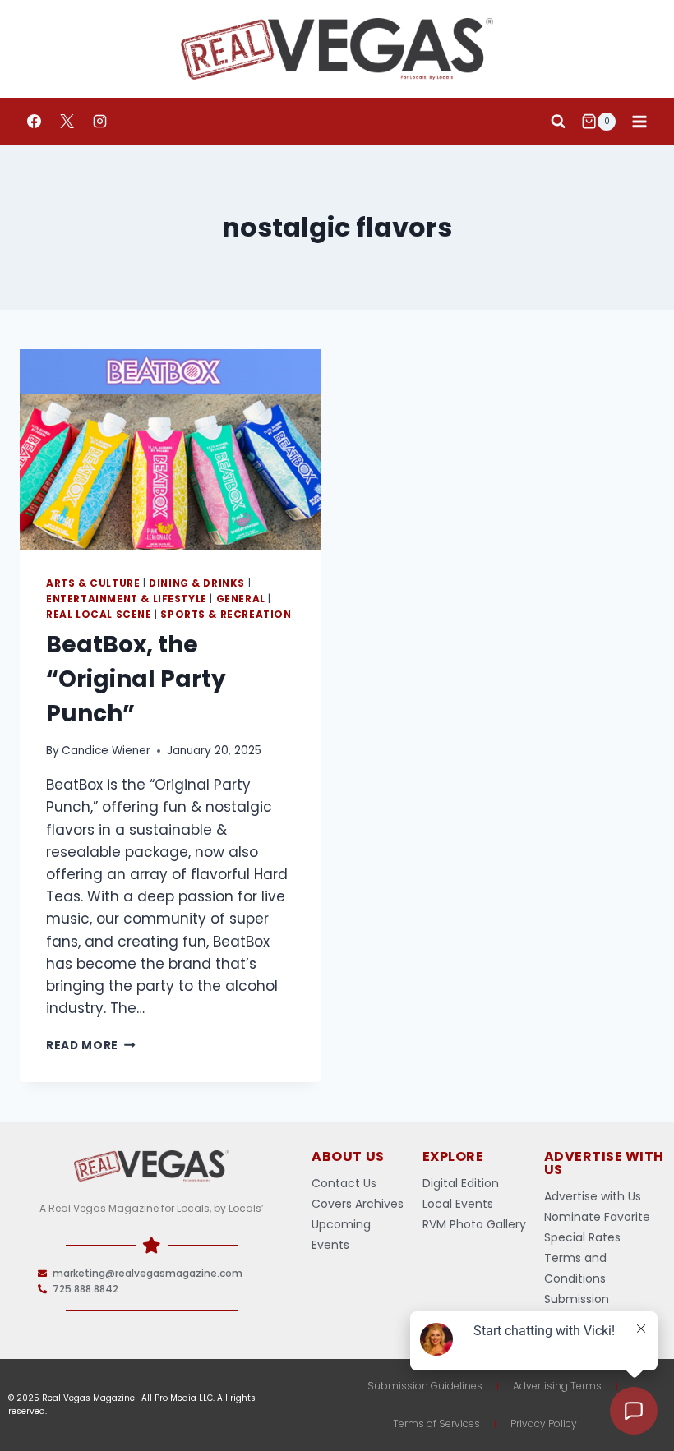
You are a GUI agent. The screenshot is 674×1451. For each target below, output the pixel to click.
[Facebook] (34, 122)
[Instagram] (99, 122)
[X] (67, 122)
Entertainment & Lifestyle (126, 599)
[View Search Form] (558, 121)
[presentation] (170, 449)
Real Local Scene (99, 614)
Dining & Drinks (197, 583)
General (240, 599)
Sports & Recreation (225, 614)
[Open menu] (639, 121)
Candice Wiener (106, 750)
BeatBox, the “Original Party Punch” (136, 679)
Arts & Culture (93, 583)
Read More (91, 1045)
